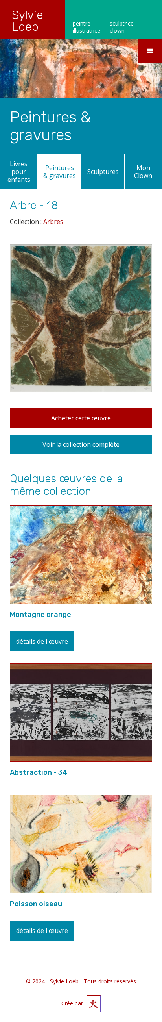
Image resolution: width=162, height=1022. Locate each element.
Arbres (53, 221)
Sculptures (103, 171)
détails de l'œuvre (42, 641)
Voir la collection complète (81, 444)
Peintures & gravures (59, 171)
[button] (150, 51)
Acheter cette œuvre (81, 418)
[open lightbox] (81, 323)
